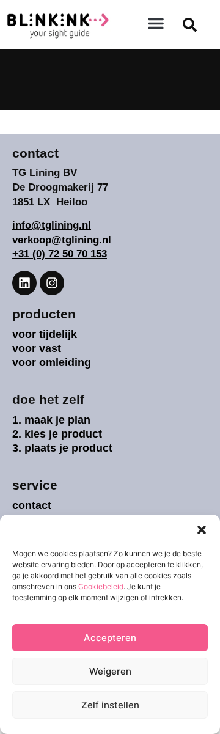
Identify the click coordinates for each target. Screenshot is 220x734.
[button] (202, 530)
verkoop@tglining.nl (61, 240)
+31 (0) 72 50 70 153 (59, 254)
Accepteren (110, 638)
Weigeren (110, 671)
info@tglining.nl (51, 225)
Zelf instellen (110, 705)
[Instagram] (52, 283)
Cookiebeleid (100, 586)
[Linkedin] (24, 283)
